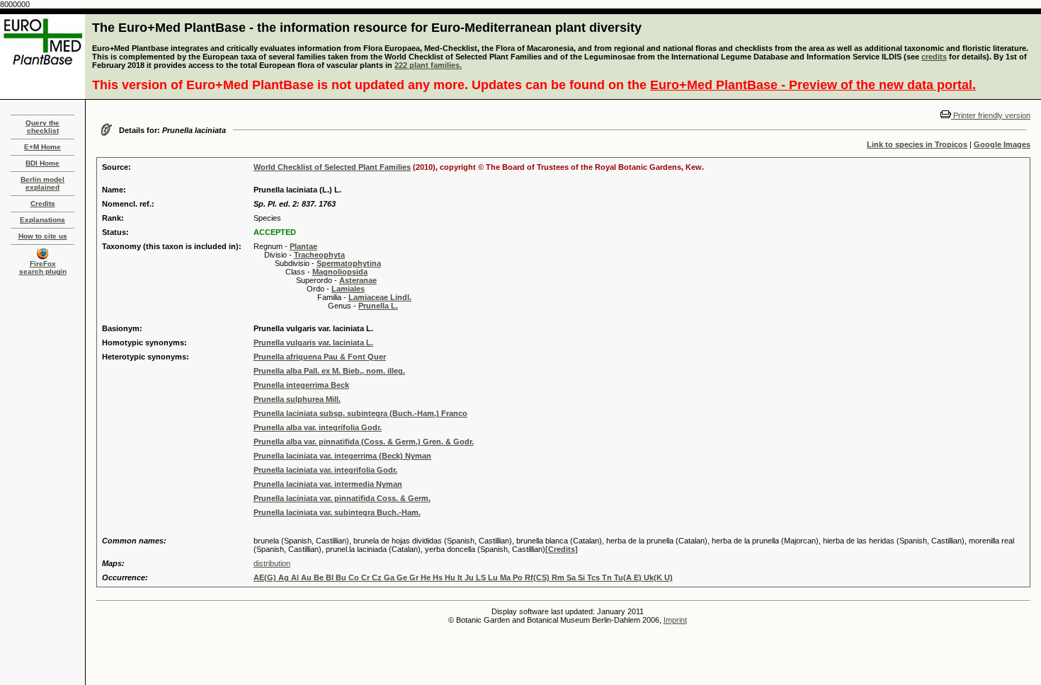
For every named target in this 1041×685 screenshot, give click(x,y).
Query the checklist (42, 126)
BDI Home (42, 163)
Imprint (675, 620)
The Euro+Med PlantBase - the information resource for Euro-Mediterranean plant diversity (367, 28)
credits (934, 56)
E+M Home (42, 147)
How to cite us (42, 236)
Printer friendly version (990, 115)
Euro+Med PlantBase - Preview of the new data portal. (813, 85)
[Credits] (561, 549)
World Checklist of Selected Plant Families (332, 167)
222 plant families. (428, 65)
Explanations (42, 220)
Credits (42, 203)
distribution (272, 563)
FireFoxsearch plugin (43, 267)
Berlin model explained (42, 183)
